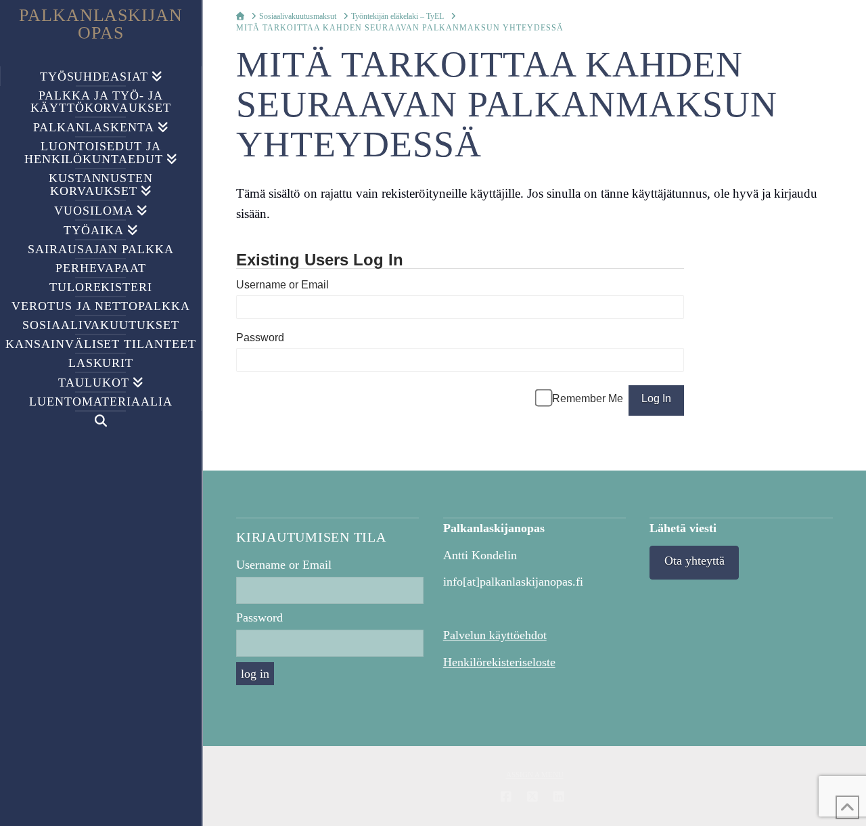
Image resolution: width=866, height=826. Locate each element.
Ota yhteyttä (694, 560)
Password (260, 337)
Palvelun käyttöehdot (495, 635)
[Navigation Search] (101, 421)
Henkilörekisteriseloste (499, 662)
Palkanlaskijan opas (101, 24)
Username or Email (282, 284)
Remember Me (587, 398)
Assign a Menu (535, 774)
